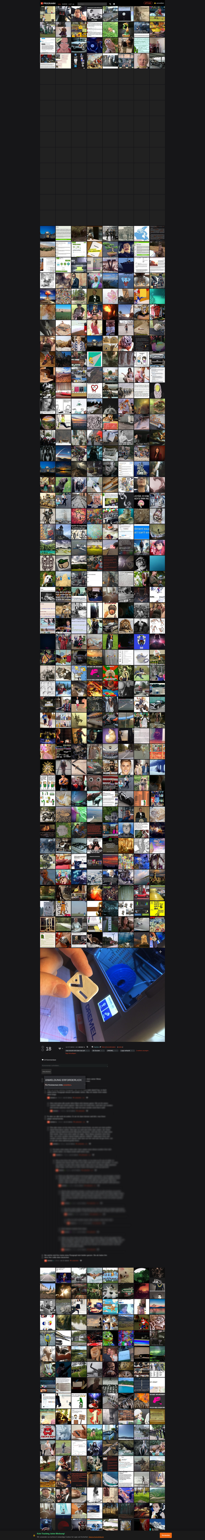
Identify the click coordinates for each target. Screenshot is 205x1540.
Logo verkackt (125, 1050)
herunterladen (111, 1047)
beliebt (64, 4)
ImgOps (96, 1047)
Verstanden (166, 1535)
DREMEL (110, 1050)
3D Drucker (96, 1050)
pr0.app (148, 3)
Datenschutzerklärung (96, 1537)
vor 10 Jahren (70, 1047)
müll (70, 4)
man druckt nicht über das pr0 (75, 1050)
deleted (80, 1047)
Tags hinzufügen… (71, 1053)
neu (59, 4)
